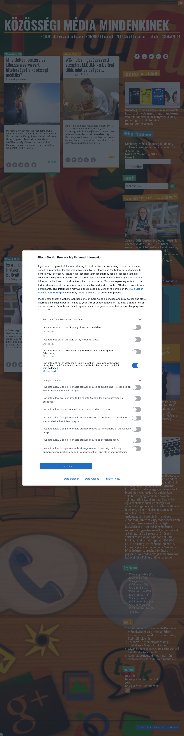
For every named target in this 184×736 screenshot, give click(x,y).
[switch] (136, 327)
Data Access (92, 478)
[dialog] (92, 368)
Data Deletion (71, 478)
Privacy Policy (112, 478)
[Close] (154, 257)
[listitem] (92, 319)
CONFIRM (66, 466)
